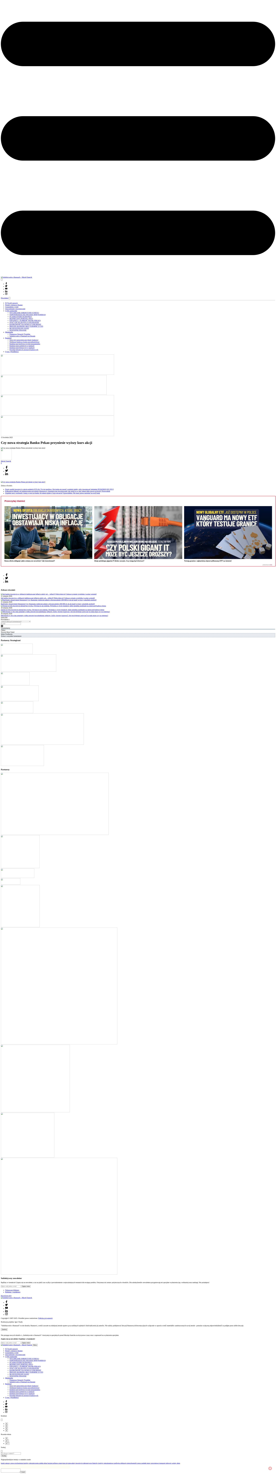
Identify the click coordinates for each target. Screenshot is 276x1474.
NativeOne (138, 565)
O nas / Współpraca (12, 352)
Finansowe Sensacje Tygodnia (19, 334)
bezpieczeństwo (53, 1463)
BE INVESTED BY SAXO (19, 328)
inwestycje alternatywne (83, 1463)
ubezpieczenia (34, 1463)
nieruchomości (132, 1463)
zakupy (7, 1463)
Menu (35, 1345)
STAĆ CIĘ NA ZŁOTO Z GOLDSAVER (24, 322)
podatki (144, 1463)
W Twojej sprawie (11, 303)
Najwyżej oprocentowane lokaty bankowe (23, 340)
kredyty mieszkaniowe (106, 1463)
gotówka (117, 1463)
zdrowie (169, 1463)
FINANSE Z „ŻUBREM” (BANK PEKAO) (25, 320)
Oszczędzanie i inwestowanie (15, 309)
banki (3, 1463)
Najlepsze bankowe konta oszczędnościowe (24, 342)
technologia (19, 1463)
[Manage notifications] (270, 1468)
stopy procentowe (153, 1463)
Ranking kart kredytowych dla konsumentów (24, 344)
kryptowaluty (70, 1463)
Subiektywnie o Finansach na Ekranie (22, 336)
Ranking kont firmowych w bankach (21, 348)
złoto (178, 1463)
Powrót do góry (6, 1296)
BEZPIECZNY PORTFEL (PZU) (21, 318)
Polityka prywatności (45, 1318)
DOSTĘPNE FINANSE (17, 330)
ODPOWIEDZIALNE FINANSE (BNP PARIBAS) (27, 315)
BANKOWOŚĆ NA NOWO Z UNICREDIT (25, 324)
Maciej (6, 461)
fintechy (95, 1463)
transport (162, 1463)
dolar (46, 1463)
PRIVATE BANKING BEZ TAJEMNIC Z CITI (26, 326)
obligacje (123, 1463)
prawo (12, 1463)
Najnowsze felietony (12, 1290)
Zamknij (4, 1329)
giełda (41, 1463)
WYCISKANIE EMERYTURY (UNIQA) (24, 313)
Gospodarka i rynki (11, 307)
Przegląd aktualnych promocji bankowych (23, 350)
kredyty (26, 1463)
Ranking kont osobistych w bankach (21, 346)
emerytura (62, 1463)
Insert (23, 1472)
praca (139, 1463)
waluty (174, 1463)
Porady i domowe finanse (14, 305)
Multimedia (9, 332)
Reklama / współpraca (12, 1292)
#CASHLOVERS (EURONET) (20, 317)
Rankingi (8, 338)
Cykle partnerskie (11, 311)
